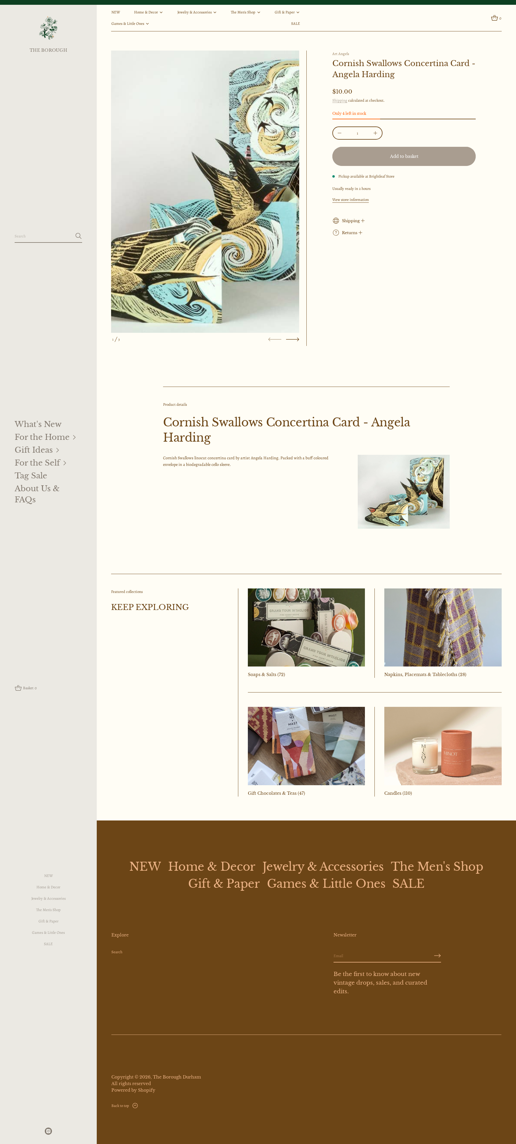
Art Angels (340, 53)
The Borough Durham (177, 1077)
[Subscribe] (437, 955)
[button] (48, 236)
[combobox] (44, 236)
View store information (350, 199)
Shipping (339, 100)
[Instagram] (48, 1131)
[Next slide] (292, 339)
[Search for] (78, 236)
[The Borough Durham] (48, 28)
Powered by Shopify (133, 1090)
